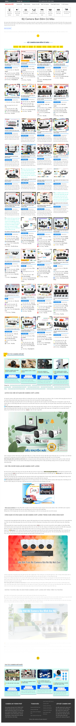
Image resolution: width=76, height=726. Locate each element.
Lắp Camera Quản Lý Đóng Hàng (29, 371)
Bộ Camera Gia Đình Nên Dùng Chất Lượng (60, 132)
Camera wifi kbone (47, 708)
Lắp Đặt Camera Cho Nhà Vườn (28, 133)
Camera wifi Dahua (47, 710)
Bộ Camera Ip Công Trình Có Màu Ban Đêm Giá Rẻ (60, 263)
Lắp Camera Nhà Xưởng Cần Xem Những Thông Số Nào (61, 372)
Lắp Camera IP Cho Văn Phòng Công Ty (44, 262)
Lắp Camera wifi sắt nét (35, 715)
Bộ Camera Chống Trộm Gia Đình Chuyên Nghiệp (44, 298)
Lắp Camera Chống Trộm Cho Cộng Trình (27, 298)
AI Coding (49, 46)
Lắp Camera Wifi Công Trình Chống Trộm (27, 206)
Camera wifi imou (47, 705)
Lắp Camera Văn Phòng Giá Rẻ (47, 387)
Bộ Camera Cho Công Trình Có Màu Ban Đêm (44, 156)
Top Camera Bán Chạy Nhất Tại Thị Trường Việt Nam (44, 681)
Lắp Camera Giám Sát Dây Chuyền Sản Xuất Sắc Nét (59, 65)
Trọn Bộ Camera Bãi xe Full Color (59, 99)
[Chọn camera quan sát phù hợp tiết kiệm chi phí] (70, 12)
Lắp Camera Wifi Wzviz (48, 701)
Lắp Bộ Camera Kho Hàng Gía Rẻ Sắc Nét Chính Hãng (44, 329)
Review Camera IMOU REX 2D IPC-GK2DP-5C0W (12, 371)
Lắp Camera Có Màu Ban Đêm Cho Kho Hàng (60, 156)
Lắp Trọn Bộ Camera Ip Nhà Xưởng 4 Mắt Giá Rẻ (41, 385)
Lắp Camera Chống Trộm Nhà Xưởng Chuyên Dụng (27, 330)
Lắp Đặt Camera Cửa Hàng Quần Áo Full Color (44, 99)
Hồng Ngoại (39, 46)
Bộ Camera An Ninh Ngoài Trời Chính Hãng (28, 230)
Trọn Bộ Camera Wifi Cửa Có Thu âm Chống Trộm (44, 181)
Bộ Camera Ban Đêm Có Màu (38, 42)
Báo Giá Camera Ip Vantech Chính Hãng (43, 372)
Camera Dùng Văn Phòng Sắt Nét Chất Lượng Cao (28, 180)
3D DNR (23, 46)
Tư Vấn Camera (64, 4)
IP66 (20, 46)
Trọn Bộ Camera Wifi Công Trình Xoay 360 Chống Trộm (12, 206)
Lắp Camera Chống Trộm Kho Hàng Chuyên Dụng (44, 206)
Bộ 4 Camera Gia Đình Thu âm (33, 387)
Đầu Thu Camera (45, 4)
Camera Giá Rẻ (26, 1)
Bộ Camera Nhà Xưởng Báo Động (12, 261)
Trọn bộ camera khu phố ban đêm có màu (11, 157)
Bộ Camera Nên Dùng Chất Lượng (12, 49)
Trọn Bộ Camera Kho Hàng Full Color (60, 332)
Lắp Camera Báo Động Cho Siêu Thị (19, 387)
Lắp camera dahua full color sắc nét (12, 296)
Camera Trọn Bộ (35, 4)
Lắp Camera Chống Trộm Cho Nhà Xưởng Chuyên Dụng (44, 65)
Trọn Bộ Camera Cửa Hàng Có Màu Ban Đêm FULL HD (28, 263)
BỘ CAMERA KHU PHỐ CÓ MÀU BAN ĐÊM (60, 204)
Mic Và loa (16, 46)
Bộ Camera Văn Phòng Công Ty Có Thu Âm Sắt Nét (28, 96)
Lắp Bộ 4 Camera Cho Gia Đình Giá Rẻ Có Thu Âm (12, 181)
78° (34, 46)
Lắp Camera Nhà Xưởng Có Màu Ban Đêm (44, 132)
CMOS (61, 46)
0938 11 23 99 (12, 1)
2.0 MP (54, 46)
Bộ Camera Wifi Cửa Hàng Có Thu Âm (60, 181)
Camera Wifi (19, 4)
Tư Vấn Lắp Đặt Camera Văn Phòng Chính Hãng (56, 388)
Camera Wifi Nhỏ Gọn (35, 707)
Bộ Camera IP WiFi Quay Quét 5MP (12, 231)
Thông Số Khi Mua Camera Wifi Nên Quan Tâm (61, 683)
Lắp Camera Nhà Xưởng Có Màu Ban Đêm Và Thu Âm (28, 156)
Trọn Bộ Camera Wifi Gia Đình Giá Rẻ (44, 231)
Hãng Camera (27, 4)
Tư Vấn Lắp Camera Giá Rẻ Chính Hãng (29, 682)
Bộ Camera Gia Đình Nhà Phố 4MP (12, 97)
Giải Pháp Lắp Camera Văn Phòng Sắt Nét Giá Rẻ (35, 388)
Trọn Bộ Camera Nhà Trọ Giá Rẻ (12, 130)
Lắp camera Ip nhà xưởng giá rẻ (12, 328)
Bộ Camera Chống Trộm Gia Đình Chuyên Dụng (12, 65)
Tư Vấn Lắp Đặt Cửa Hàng (12, 683)
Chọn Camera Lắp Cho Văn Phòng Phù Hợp (16, 388)
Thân (58, 46)
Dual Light (31, 46)
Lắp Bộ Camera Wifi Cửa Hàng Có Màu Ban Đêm (60, 231)
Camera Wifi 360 (34, 709)
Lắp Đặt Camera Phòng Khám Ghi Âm (60, 299)
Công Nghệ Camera (55, 4)
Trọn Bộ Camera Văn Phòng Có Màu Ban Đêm (28, 63)
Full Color (44, 46)
